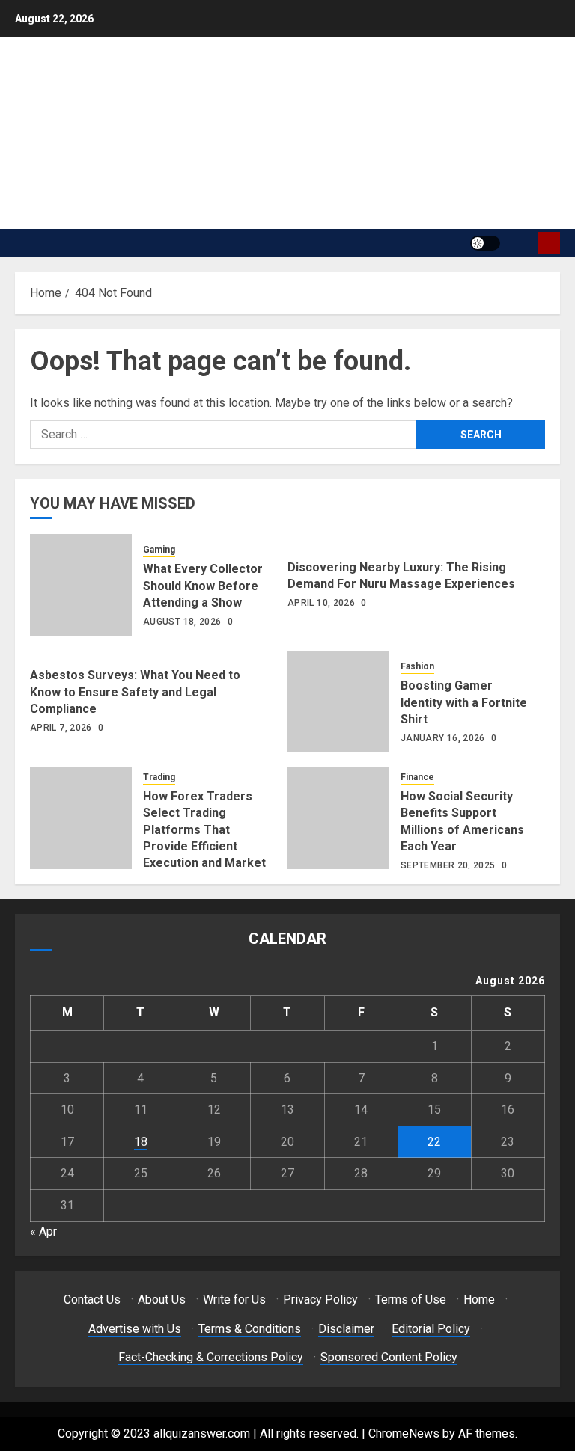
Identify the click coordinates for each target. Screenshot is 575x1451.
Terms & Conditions (249, 1329)
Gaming (159, 549)
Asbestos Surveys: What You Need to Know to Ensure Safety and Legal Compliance (135, 692)
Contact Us (92, 1299)
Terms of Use (410, 1299)
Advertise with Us (134, 1329)
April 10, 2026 (321, 603)
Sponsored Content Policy (388, 1357)
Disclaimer (346, 1329)
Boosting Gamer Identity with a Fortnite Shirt (464, 702)
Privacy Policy (320, 1299)
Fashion (417, 666)
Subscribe (549, 243)
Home (479, 1299)
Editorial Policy (431, 1329)
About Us (162, 1299)
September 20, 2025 (448, 865)
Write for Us (234, 1299)
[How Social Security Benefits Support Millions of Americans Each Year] (338, 818)
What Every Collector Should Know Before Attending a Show (203, 586)
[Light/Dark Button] (485, 243)
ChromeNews (403, 1433)
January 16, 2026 (443, 738)
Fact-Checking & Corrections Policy (210, 1357)
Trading (159, 777)
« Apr (43, 1231)
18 (140, 1142)
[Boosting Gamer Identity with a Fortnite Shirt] (338, 701)
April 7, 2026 (61, 728)
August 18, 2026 (182, 621)
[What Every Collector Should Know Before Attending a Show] (81, 585)
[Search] (520, 243)
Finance (417, 777)
